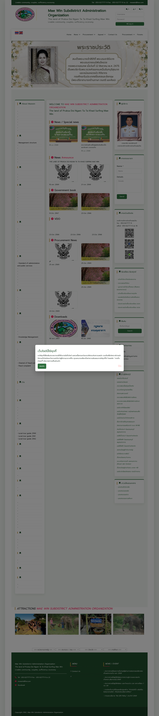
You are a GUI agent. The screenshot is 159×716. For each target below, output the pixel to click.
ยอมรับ (41, 366)
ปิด (119, 366)
